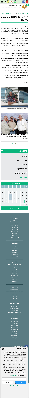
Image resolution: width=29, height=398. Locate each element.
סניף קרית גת (14, 327)
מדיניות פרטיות (14, 385)
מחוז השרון (14, 243)
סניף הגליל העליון (14, 221)
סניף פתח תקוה (14, 271)
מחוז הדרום (14, 318)
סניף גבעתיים (14, 275)
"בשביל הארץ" (22, 169)
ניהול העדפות (14, 379)
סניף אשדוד (14, 298)
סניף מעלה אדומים (14, 309)
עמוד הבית (25, 13)
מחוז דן (14, 262)
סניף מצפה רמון (14, 336)
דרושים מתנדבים (21, 173)
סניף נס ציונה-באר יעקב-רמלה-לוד (14, 292)
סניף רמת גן (14, 273)
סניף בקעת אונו (14, 267)
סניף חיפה (14, 235)
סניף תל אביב (14, 277)
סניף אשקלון (14, 321)
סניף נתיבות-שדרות (14, 323)
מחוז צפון (15, 218)
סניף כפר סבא (14, 248)
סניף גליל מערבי (14, 223)
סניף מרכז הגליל (14, 227)
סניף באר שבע (14, 325)
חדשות (24, 164)
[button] (5, 2)
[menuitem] (14, 156)
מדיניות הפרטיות (12, 375)
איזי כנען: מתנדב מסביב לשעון (14, 18)
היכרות (24, 156)
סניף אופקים (14, 329)
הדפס (13, 143)
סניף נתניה (14, 246)
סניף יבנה (14, 296)
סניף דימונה (14, 331)
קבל (21, 382)
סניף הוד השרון (14, 250)
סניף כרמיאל (14, 229)
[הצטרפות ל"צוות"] (11, 1)
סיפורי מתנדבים (6, 13)
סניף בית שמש (14, 311)
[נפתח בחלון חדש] (27, 1)
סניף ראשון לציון (14, 290)
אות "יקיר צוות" (22, 160)
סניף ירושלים (14, 306)
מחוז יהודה (14, 287)
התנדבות (23, 151)
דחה (7, 382)
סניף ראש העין (14, 269)
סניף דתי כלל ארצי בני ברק (14, 265)
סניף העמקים (14, 231)
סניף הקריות (14, 233)
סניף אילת (14, 338)
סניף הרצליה (15, 254)
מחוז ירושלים (14, 304)
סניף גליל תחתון (14, 225)
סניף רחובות (14, 294)
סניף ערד (14, 334)
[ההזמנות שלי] (8, 1)
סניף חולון (14, 279)
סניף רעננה (14, 252)
